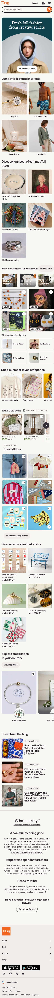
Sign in (35, 3)
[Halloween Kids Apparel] (28, 280)
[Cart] (49, 3)
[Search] (49, 9)
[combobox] (24, 9)
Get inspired (46, 268)
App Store (11, 967)
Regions (35, 995)
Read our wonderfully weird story (27, 825)
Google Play (31, 967)
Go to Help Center (27, 909)
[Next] (46, 425)
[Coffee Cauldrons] (46, 280)
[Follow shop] (33, 674)
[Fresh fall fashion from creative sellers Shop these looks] (27, 45)
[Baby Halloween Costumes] (9, 280)
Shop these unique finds (17, 535)
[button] (9, 982)
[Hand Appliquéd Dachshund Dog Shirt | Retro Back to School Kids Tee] (40, 466)
